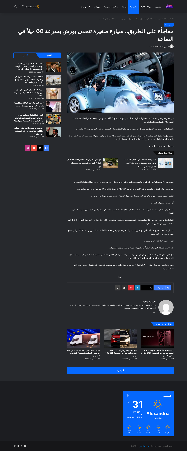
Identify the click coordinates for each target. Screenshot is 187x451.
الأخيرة (25, 55)
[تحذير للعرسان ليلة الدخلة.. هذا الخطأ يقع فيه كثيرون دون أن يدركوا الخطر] (53, 106)
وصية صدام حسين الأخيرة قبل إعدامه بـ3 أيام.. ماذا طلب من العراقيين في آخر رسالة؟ (29, 131)
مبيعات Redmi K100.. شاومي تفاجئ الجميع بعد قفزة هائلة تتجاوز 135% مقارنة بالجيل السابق (157, 353)
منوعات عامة (146, 6)
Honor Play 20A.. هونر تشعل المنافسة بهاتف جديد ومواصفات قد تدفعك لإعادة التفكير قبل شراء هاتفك (140, 163)
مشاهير (158, 6)
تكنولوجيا (133, 6)
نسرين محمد (164, 47)
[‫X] (40, 148)
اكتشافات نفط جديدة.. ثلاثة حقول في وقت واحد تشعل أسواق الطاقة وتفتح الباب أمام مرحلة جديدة (29, 79)
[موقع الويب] (154, 312)
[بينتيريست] (131, 287)
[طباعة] (117, 287)
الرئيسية (168, 19)
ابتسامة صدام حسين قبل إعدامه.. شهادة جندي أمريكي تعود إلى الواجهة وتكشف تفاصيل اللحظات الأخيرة (29, 66)
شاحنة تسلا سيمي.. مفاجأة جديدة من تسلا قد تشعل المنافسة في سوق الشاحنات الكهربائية (83, 353)
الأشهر (49, 55)
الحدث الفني (144, 446)
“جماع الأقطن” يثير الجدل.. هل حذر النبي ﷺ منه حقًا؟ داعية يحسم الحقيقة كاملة (29, 92)
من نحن (97, 6)
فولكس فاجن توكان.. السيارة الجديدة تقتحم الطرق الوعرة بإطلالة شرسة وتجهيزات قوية (84, 163)
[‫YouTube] (34, 148)
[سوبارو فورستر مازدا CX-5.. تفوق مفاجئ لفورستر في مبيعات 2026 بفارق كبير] (120, 338)
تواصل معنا (85, 6)
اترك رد (120, 370)
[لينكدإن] (137, 287)
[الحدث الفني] (170, 7)
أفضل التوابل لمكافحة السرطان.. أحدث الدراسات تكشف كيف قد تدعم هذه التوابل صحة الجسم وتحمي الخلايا (29, 118)
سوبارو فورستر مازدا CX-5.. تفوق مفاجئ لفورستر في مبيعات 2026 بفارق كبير (121, 353)
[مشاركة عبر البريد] (124, 287)
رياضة (124, 6)
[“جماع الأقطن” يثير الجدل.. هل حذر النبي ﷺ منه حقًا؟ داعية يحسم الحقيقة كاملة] (53, 93)
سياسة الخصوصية (111, 6)
